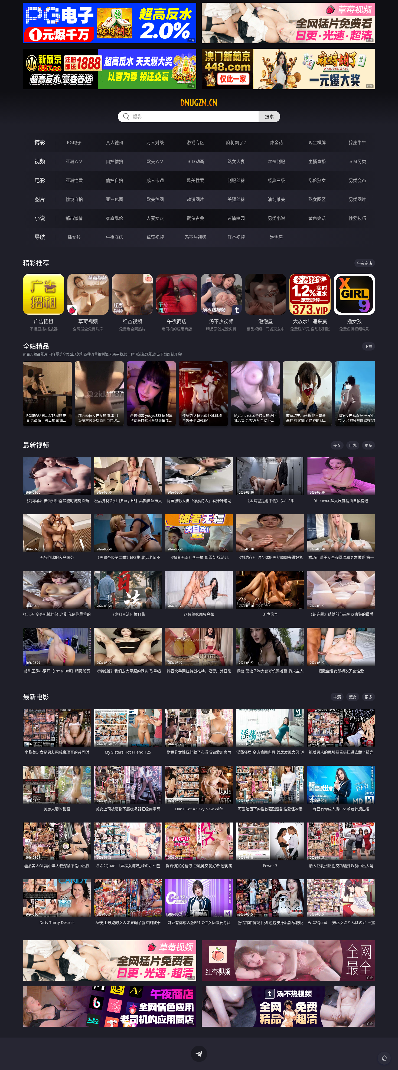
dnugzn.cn (199, 102)
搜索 (269, 117)
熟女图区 (317, 199)
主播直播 (317, 161)
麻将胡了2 (236, 143)
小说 (39, 218)
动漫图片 (195, 199)
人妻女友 (155, 218)
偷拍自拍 (114, 180)
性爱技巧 (357, 218)
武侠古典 (195, 218)
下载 (368, 346)
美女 (337, 445)
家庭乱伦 (114, 218)
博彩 (39, 142)
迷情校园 (236, 218)
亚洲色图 (114, 199)
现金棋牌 (317, 143)
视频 (39, 161)
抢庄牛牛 (357, 143)
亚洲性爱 (74, 180)
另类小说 (276, 218)
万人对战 (155, 143)
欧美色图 (155, 199)
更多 (368, 445)
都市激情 (74, 218)
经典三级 (276, 180)
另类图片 (357, 199)
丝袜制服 (276, 161)
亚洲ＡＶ (74, 161)
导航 (39, 237)
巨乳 (353, 445)
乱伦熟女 (317, 180)
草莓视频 (155, 237)
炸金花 (276, 143)
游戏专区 (195, 143)
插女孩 (74, 237)
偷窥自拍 (74, 199)
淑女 (353, 696)
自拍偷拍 (114, 161)
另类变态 (357, 180)
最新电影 (36, 696)
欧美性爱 (195, 180)
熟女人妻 (236, 161)
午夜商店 (114, 237)
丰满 (337, 696)
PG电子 (74, 143)
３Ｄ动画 (195, 161)
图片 (39, 199)
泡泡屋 (276, 237)
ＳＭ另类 (357, 161)
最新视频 (36, 445)
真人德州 (114, 143)
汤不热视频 (195, 237)
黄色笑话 (317, 218)
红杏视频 (236, 237)
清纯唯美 (276, 199)
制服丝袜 (236, 180)
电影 (39, 180)
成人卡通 (155, 180)
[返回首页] (384, 1058)
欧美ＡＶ (155, 161)
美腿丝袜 (236, 199)
